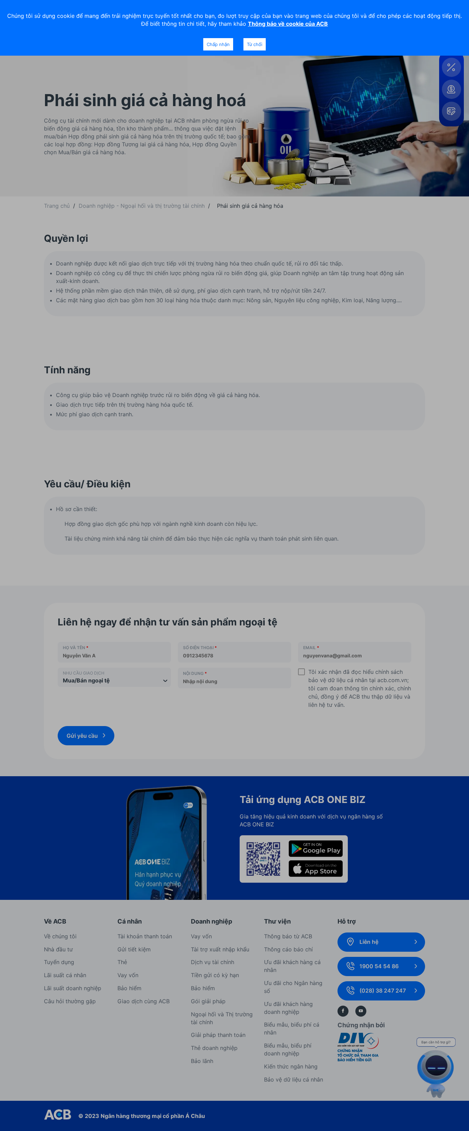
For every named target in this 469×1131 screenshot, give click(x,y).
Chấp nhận (218, 44)
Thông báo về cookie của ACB (288, 23)
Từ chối (254, 44)
